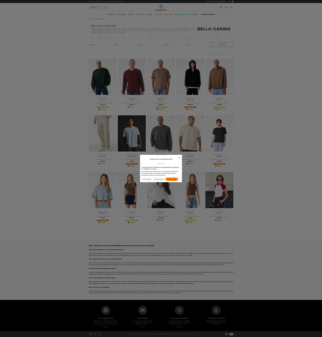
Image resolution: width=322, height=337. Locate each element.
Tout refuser (147, 179)
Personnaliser (159, 179)
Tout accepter (171, 179)
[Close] (179, 157)
